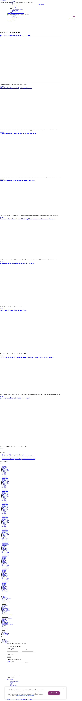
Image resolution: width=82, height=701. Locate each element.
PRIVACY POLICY (11, 699)
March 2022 (4, 502)
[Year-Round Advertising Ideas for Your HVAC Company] (30, 304)
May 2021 (4, 513)
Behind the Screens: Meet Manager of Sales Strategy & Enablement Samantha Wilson (18, 459)
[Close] (63, 688)
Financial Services (5, 608)
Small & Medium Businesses (17, 9)
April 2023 (4, 488)
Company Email (10, 662)
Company (11, 13)
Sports (3, 630)
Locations (14, 15)
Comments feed (5, 641)
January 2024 (5, 479)
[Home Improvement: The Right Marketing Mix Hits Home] (30, 175)
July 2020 (4, 524)
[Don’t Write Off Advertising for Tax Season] (30, 351)
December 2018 (5, 540)
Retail (3, 627)
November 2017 (5, 552)
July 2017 (4, 557)
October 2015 (5, 579)
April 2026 (4, 467)
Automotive (4, 597)
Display (3, 603)
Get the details (41, 4)
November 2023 (5, 481)
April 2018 (4, 548)
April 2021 (4, 514)
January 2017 (5, 563)
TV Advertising (5, 634)
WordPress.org (5, 642)
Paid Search (4, 620)
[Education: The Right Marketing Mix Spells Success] (28, 127)
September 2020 (5, 522)
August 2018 (4, 545)
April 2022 (4, 501)
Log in (3, 639)
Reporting (14, 7)
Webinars (14, 20)
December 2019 (5, 532)
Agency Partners (15, 11)
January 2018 (5, 550)
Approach (11, 2)
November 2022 (5, 494)
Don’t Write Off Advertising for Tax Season (13, 310)
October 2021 (5, 508)
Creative (13, 4)
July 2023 (4, 485)
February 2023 (5, 491)
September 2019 (5, 534)
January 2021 (5, 518)
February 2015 (5, 588)
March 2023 (4, 490)
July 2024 (4, 472)
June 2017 (4, 558)
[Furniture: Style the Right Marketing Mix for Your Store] (23, 213)
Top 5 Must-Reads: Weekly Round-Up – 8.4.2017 (15, 398)
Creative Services (5, 600)
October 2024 (5, 469)
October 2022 (5, 495)
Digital (13, 1)
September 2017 (5, 554)
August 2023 (4, 484)
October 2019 (5, 533)
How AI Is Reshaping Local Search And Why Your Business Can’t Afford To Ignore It (19, 458)
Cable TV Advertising (6, 598)
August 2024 (4, 471)
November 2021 (5, 507)
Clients (11, 8)
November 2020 (5, 520)
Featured (4, 607)
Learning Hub (12, 16)
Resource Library (15, 17)
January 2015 (5, 589)
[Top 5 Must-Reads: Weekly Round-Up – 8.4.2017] (30, 444)
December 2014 (5, 590)
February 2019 (5, 538)
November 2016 (5, 565)
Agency (3, 596)
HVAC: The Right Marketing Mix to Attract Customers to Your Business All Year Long (27, 357)
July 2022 (4, 498)
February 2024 (5, 478)
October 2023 (5, 482)
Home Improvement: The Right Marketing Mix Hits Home (18, 133)
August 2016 (4, 569)
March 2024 (4, 477)
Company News (5, 599)
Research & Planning (16, 3)
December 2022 (5, 493)
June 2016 (4, 571)
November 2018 (5, 541)
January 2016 (5, 576)
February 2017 (5, 562)
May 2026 (4, 466)
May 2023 (4, 487)
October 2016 (5, 566)
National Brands (15, 10)
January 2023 (5, 492)
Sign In (12, 648)
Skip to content (3, 0)
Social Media (4, 628)
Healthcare (4, 612)
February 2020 (5, 530)
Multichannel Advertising (7, 618)
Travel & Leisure (5, 633)
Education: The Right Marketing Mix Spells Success (16, 88)
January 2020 (5, 531)
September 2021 (5, 509)
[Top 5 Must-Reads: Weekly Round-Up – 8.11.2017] (30, 82)
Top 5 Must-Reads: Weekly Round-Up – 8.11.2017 (15, 35)
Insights (13, 18)
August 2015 (4, 582)
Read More (2, 86)
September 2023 (5, 483)
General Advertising (6, 610)
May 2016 (4, 572)
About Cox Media (13, 685)
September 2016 (5, 567)
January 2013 (5, 591)
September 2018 (5, 544)
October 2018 (5, 543)
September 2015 (5, 580)
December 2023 (5, 480)
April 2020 (4, 527)
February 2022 (5, 504)
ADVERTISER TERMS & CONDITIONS (24, 699)
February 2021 (5, 517)
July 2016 (4, 570)
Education (4, 604)
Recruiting (4, 626)
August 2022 (4, 497)
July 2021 (4, 511)
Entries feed (4, 640)
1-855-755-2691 (72, 18)
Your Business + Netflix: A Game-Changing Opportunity (13, 454)
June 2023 (4, 486)
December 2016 (5, 564)
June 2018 (4, 546)
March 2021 (4, 515)
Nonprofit (4, 619)
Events (3, 606)
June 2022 (4, 499)
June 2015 (4, 584)
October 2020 (5, 521)
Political (3, 621)
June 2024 (4, 473)
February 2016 (5, 575)
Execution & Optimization (17, 5)
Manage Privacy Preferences (54, 693)
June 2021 (4, 512)
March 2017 (4, 561)
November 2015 (5, 578)
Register (8, 661)
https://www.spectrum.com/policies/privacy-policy (25, 695)
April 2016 (4, 573)
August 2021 (4, 510)
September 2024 (5, 470)
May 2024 (4, 474)
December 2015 (5, 577)
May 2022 (4, 500)
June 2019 (4, 537)
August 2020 (4, 523)
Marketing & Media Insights (7, 614)
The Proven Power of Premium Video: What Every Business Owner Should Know (18, 455)
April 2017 (4, 560)
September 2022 (5, 496)
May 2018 (4, 547)
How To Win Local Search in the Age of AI (10, 456)
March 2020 (4, 528)
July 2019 (4, 536)
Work (11, 12)
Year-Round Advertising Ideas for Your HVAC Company (17, 263)
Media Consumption (6, 616)
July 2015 (4, 583)
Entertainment (5, 605)
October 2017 (5, 553)
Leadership (14, 14)
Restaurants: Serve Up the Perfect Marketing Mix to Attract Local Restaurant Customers (27, 219)
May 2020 (4, 526)
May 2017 (4, 559)
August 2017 (4, 556)
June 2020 (4, 525)
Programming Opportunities (7, 624)
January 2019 (5, 539)
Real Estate (4, 625)
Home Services (5, 613)
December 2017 (5, 551)
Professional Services (6, 622)
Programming (5, 623)
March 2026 (4, 468)
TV (12, 0)
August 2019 (4, 535)
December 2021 (5, 506)
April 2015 (4, 586)
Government (4, 611)
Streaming (4, 632)
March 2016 (4, 574)
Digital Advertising (6, 601)
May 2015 (4, 585)
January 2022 (5, 505)
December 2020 (5, 519)
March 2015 (4, 587)
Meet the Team (5, 617)
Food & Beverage (5, 609)
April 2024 (4, 475)
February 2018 (5, 549)
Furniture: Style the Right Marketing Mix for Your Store (17, 180)
